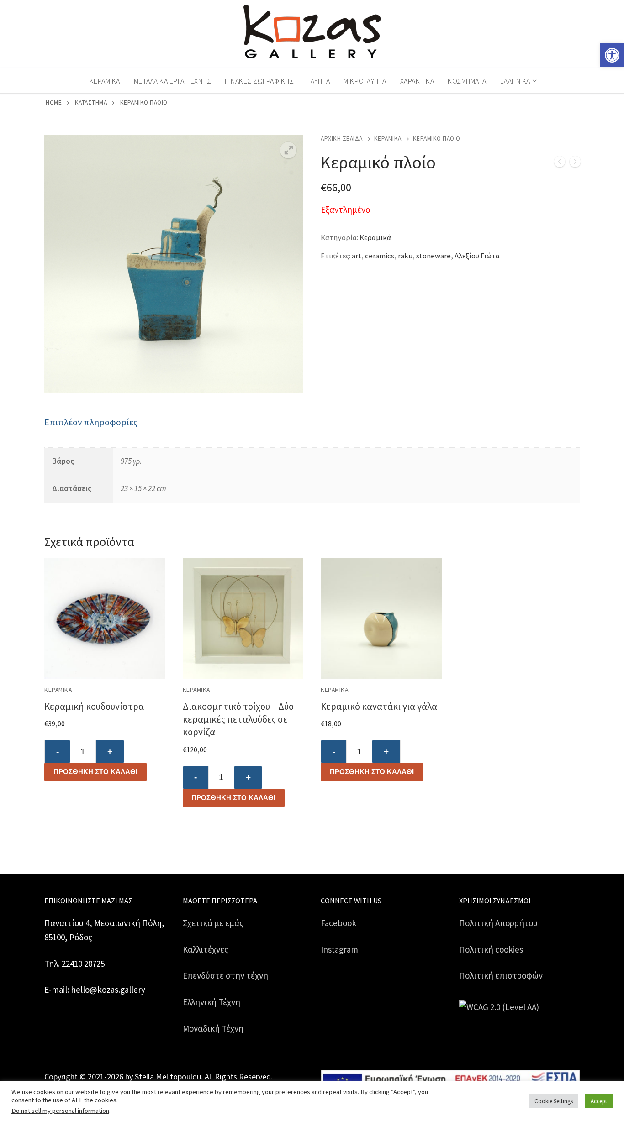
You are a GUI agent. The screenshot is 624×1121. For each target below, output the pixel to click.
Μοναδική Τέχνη (213, 1028)
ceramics (379, 256)
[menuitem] (517, 81)
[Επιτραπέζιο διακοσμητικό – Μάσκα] (559, 163)
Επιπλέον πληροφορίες (90, 422)
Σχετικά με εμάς (213, 922)
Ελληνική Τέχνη (211, 1001)
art (356, 256)
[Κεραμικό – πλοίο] (575, 163)
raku (405, 256)
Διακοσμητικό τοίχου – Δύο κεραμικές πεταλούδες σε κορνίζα (238, 719)
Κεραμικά (388, 138)
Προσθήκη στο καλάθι (95, 771)
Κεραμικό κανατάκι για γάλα (379, 706)
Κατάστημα (91, 102)
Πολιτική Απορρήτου (498, 922)
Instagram (339, 949)
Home (54, 102)
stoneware (433, 256)
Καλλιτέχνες (205, 949)
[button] (612, 55)
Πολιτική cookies (491, 949)
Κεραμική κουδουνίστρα (94, 706)
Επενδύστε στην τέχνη (225, 975)
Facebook (338, 922)
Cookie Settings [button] (553, 1101)
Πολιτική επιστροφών (501, 975)
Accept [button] (599, 1101)
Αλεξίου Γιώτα (477, 256)
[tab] (90, 422)
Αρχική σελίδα (342, 138)
